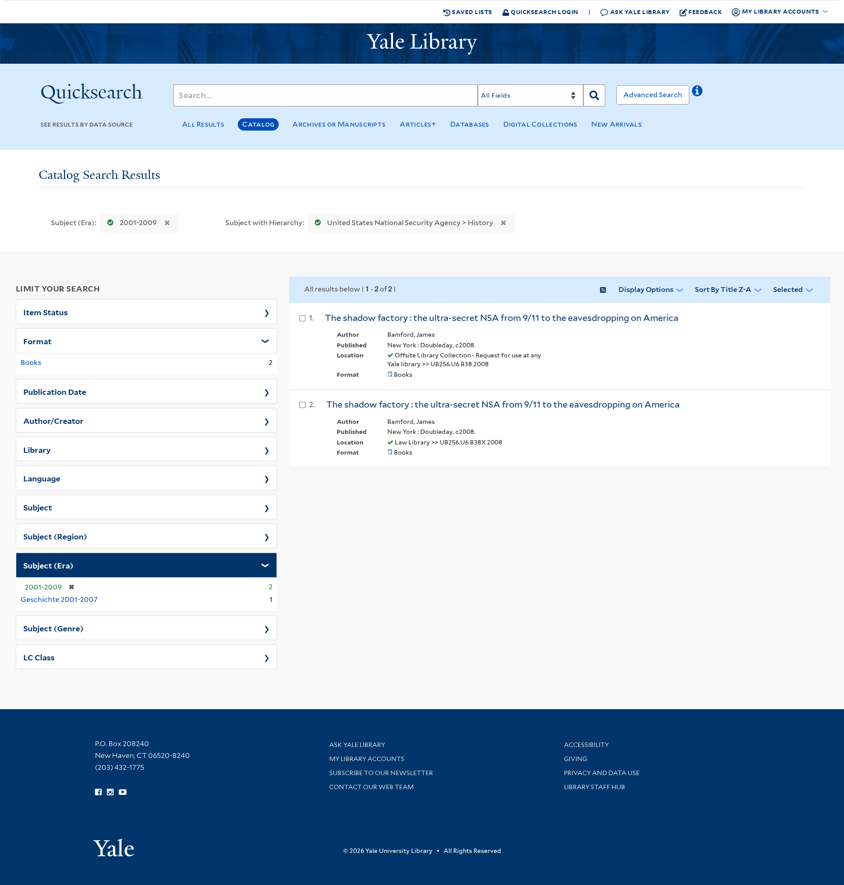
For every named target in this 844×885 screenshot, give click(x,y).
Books (31, 362)
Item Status (45, 311)
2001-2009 (138, 223)
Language (41, 478)
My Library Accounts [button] (780, 11)
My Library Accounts (366, 758)
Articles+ (418, 124)
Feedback (705, 11)
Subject (37, 507)
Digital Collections (540, 124)
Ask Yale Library (639, 11)
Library (37, 449)
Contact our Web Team (371, 786)
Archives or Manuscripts (339, 124)
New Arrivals (616, 124)
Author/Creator (53, 420)
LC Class (39, 657)
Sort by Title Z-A (723, 289)
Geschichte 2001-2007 (59, 599)
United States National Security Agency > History (410, 223)
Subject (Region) (55, 536)
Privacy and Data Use (602, 772)
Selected (788, 289)
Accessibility (586, 744)
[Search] (594, 95)
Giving (575, 758)
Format (37, 340)
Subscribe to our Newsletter (381, 772)
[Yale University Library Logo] (422, 43)
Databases (469, 124)
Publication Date (54, 391)
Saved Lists (471, 11)
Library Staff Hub (594, 786)
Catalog (258, 124)
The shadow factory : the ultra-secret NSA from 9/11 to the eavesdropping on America (501, 318)
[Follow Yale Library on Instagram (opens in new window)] (110, 792)
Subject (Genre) (53, 628)
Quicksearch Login (543, 11)
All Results (203, 124)
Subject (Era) (48, 565)
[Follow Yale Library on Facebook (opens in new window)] (98, 792)
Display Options (645, 289)
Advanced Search (652, 95)
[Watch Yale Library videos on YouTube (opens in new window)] (123, 792)
